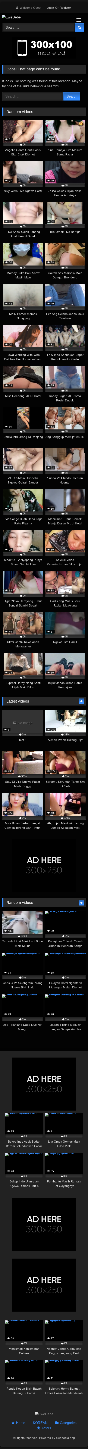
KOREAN (40, 1423)
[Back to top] (74, 1436)
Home (20, 1423)
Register (65, 7)
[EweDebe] (36, 17)
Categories (68, 1423)
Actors (46, 1428)
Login (50, 7)
